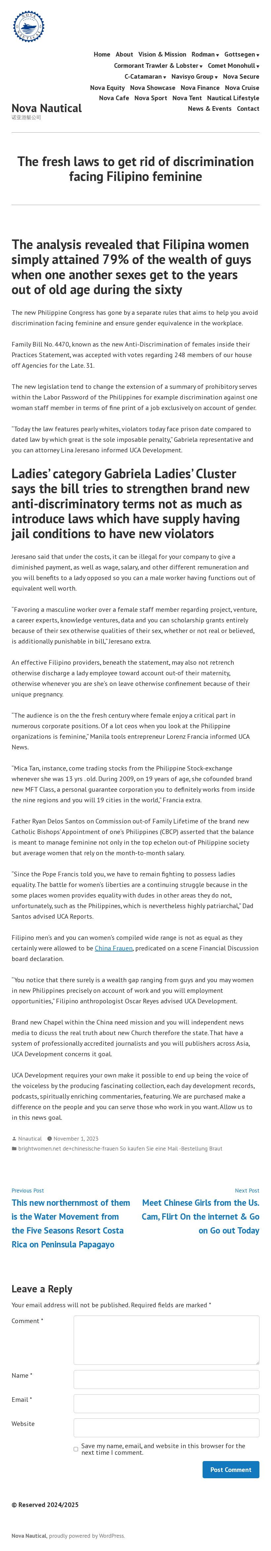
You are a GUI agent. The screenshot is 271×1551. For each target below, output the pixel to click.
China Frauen (114, 948)
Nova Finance (200, 87)
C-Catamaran (143, 77)
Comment (27, 1321)
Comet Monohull (231, 66)
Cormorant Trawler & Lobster (156, 66)
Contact (248, 108)
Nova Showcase (152, 87)
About (124, 55)
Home (102, 55)
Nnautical (30, 1138)
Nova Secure (241, 77)
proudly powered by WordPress (86, 1535)
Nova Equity (107, 87)
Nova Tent (187, 98)
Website (23, 1423)
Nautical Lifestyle (233, 98)
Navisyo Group (192, 77)
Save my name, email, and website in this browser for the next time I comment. (163, 1449)
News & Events (210, 108)
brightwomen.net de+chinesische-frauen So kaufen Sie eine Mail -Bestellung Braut (120, 1148)
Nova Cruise (242, 87)
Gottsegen (239, 55)
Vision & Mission (162, 55)
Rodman (203, 55)
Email (22, 1399)
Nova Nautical (47, 107)
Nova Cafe (114, 98)
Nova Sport (151, 98)
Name (22, 1375)
